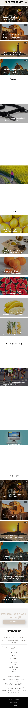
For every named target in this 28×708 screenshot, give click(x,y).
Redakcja (14, 653)
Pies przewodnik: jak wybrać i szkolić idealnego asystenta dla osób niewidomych (14, 119)
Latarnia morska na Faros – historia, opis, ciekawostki (13, 53)
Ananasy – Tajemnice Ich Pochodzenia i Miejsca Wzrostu (13, 334)
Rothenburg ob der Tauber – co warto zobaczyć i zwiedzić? (13, 578)
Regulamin (14, 705)
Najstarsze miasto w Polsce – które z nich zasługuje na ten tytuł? (14, 691)
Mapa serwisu (14, 702)
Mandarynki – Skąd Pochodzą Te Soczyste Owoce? (12, 272)
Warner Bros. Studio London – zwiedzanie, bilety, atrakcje (14, 684)
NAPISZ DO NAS (14, 621)
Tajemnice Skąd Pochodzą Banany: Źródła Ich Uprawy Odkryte (14, 313)
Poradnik (14, 79)
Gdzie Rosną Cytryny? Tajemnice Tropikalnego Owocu (12, 231)
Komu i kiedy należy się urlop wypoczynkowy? (12, 445)
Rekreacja (14, 211)
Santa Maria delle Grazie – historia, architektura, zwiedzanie (11, 35)
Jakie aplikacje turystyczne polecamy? (14, 181)
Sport (14, 669)
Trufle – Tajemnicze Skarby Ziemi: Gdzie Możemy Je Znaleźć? (13, 251)
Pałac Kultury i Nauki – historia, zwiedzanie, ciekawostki (14, 687)
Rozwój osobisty (14, 343)
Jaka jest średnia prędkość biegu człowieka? (14, 384)
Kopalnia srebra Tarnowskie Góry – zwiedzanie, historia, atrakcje (12, 18)
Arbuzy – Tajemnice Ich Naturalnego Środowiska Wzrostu (12, 293)
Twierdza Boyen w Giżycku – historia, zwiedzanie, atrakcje (14, 598)
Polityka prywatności (14, 699)
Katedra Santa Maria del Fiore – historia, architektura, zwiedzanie (14, 71)
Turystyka (14, 476)
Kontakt (14, 655)
